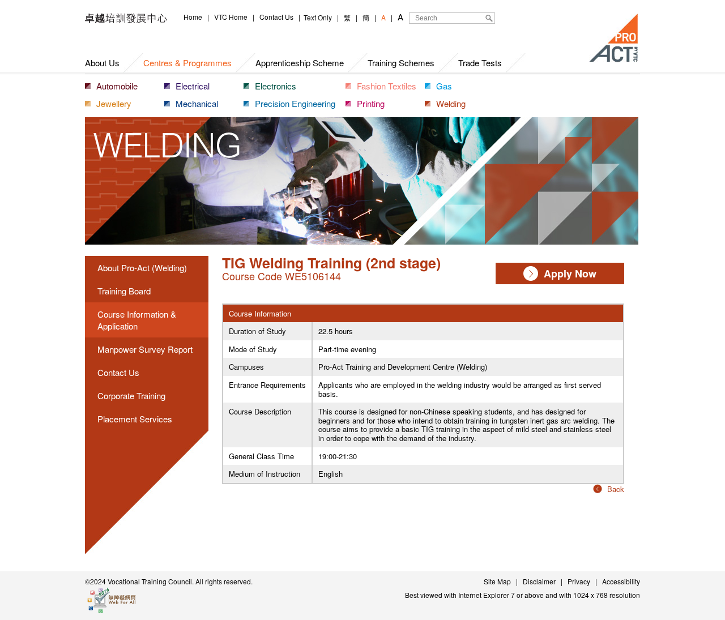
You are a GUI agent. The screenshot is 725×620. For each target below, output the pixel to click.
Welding (451, 103)
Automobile (117, 86)
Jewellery (113, 103)
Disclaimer (539, 581)
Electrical (193, 86)
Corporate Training (131, 395)
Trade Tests (480, 63)
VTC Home (231, 17)
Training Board (124, 291)
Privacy (579, 581)
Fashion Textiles (386, 86)
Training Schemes (401, 63)
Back (615, 489)
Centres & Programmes (187, 63)
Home (193, 17)
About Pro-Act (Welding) (142, 267)
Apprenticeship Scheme (299, 63)
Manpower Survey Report (145, 349)
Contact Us (276, 17)
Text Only (318, 17)
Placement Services (134, 419)
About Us (102, 63)
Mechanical (197, 103)
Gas (444, 86)
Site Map (497, 581)
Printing (371, 103)
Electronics (275, 86)
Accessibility (621, 581)
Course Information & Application (136, 320)
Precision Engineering (295, 103)
